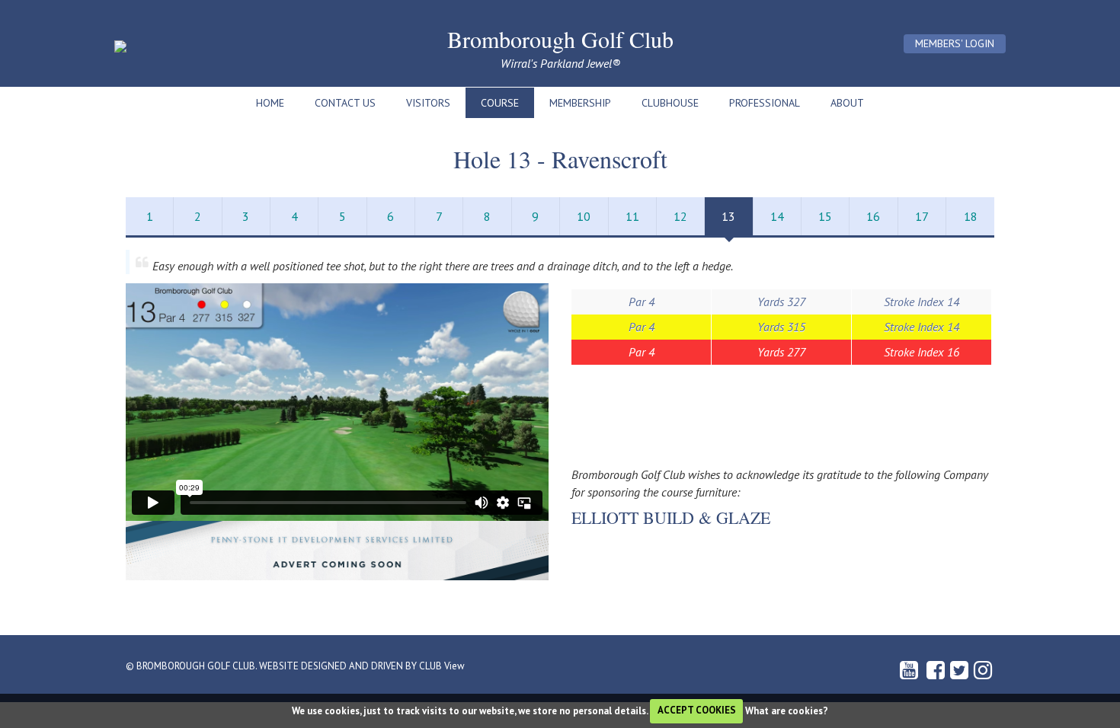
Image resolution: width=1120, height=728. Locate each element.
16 (873, 216)
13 (728, 216)
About (847, 103)
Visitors (428, 103)
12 (680, 216)
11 (632, 216)
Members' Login (954, 43)
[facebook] (936, 673)
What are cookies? (786, 710)
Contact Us (345, 103)
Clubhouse (670, 103)
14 (777, 216)
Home (270, 103)
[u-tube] (911, 673)
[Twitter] (960, 673)
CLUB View (442, 665)
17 (922, 216)
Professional (764, 103)
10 (583, 216)
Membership (580, 103)
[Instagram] (984, 673)
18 (971, 216)
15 (825, 216)
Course (500, 103)
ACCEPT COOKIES (697, 710)
